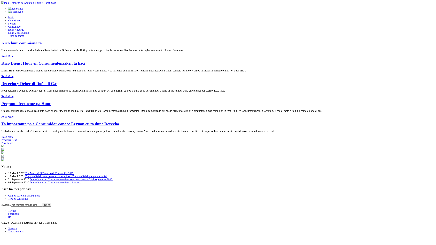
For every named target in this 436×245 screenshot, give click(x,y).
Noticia (12, 23)
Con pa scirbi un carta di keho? (25, 195)
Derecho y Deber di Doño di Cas (29, 83)
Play (3, 143)
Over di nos (14, 20)
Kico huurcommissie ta (21, 43)
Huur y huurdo (16, 29)
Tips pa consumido (18, 198)
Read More (7, 56)
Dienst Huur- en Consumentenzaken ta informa (55, 182)
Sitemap (12, 228)
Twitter (12, 210)
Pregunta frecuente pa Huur (26, 103)
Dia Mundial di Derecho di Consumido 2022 (49, 173)
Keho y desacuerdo (18, 32)
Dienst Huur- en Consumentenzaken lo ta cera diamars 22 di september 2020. (71, 179)
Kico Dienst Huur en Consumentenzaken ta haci (43, 63)
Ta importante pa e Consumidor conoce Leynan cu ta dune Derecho (60, 124)
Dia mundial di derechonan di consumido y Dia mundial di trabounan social (66, 176)
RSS (10, 216)
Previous (6, 139)
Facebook (13, 213)
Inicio (11, 17)
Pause (10, 143)
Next (14, 139)
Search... (6, 204)
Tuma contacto (16, 35)
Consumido (14, 26)
